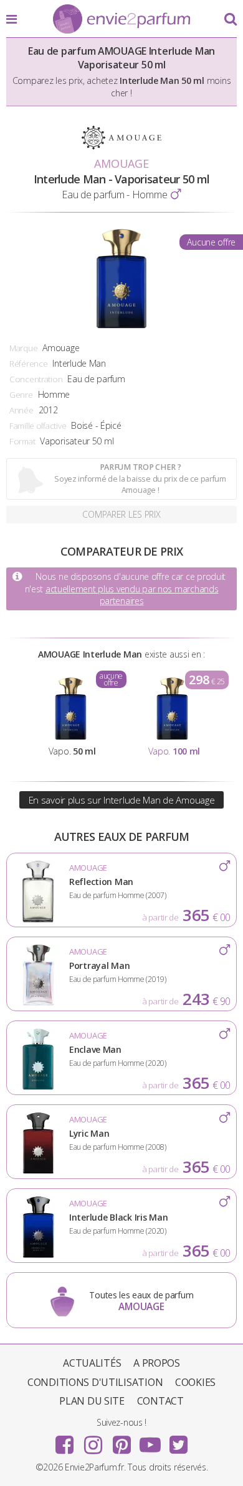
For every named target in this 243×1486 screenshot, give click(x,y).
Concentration (35, 379)
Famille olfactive (37, 425)
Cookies (195, 1382)
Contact (160, 1401)
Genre (21, 394)
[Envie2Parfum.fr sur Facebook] (64, 1440)
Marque (23, 348)
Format (22, 441)
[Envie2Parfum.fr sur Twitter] (178, 1440)
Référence (28, 363)
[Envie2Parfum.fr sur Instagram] (92, 1440)
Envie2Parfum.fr (121, 19)
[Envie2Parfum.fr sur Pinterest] (121, 1440)
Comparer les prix (121, 514)
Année (21, 410)
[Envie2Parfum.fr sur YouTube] (150, 1440)
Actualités (92, 1363)
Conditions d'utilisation (95, 1382)
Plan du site (92, 1401)
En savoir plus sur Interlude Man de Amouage (122, 800)
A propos (156, 1363)
